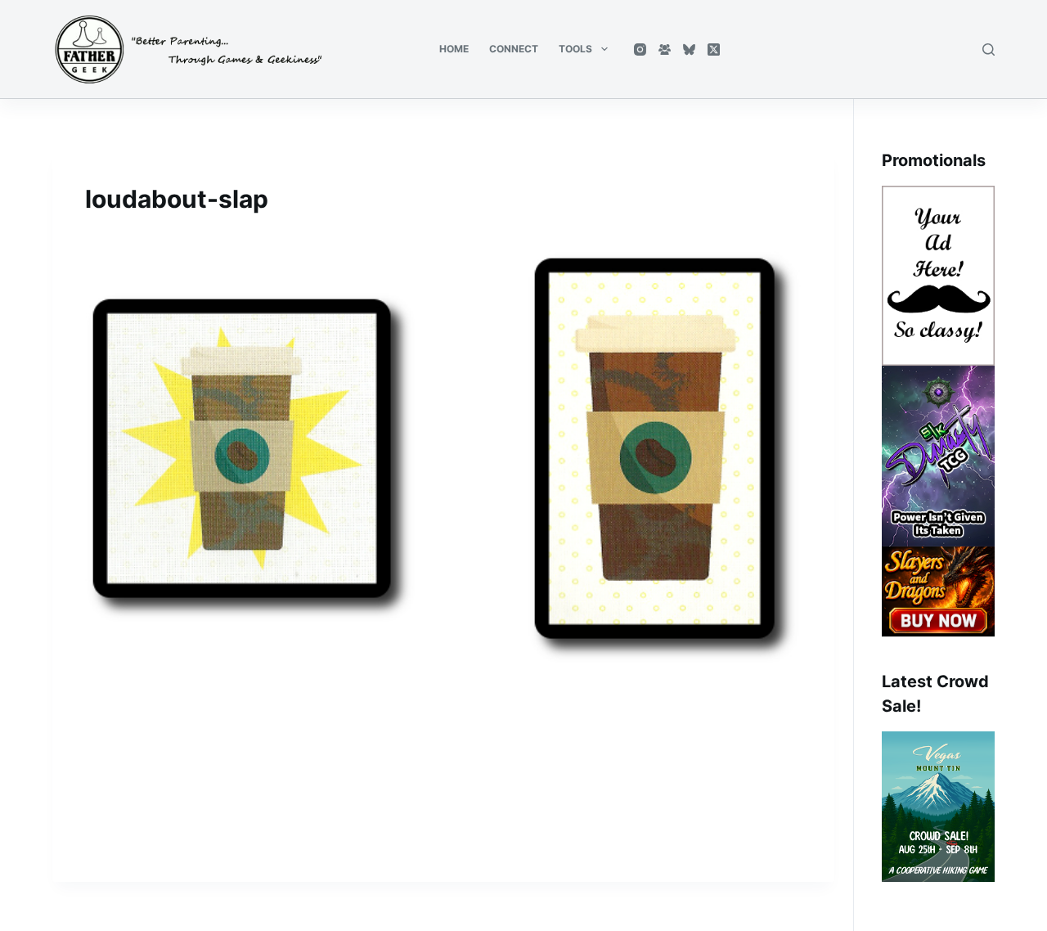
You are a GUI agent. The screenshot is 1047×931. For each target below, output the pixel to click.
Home (454, 49)
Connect (513, 49)
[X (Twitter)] (714, 49)
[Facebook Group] (664, 49)
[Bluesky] (689, 49)
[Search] (988, 49)
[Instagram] (640, 49)
